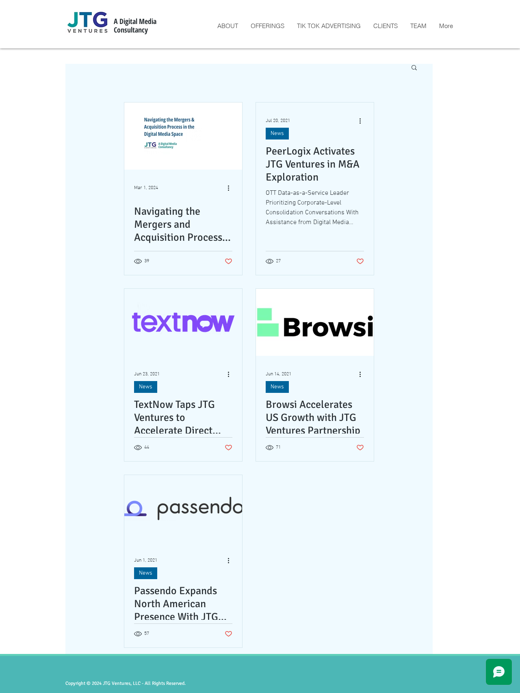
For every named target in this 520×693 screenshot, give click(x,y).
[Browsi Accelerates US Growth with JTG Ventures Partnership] (315, 322)
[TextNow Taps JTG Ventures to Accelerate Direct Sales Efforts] (183, 322)
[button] (414, 68)
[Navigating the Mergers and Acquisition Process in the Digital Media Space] (183, 136)
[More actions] (231, 188)
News (277, 133)
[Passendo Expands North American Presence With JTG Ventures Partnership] (183, 508)
